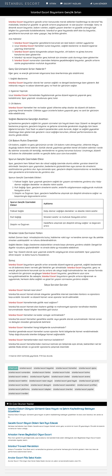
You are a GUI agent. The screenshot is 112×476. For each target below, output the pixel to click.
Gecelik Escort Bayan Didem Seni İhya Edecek (33, 423)
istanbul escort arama (81, 376)
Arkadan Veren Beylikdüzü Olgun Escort (30, 434)
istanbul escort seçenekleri (64, 385)
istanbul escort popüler (84, 389)
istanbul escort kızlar (61, 372)
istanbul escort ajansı (87, 368)
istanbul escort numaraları (19, 372)
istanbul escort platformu (19, 389)
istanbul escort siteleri (60, 376)
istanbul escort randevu (18, 376)
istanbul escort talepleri (41, 389)
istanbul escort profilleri (87, 385)
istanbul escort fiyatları (39, 376)
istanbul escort (26, 368)
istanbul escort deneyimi (41, 385)
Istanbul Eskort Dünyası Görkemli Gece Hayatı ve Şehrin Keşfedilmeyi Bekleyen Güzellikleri (51, 410)
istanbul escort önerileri (63, 389)
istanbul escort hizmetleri (66, 368)
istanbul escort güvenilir (89, 381)
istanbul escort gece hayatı (66, 381)
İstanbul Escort (22, 4)
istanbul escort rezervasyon (40, 381)
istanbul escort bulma (81, 372)
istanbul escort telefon (18, 381)
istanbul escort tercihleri (19, 385)
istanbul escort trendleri (18, 393)
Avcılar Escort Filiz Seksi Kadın (24, 457)
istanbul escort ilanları (41, 372)
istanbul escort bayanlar (44, 368)
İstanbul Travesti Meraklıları (23, 446)
